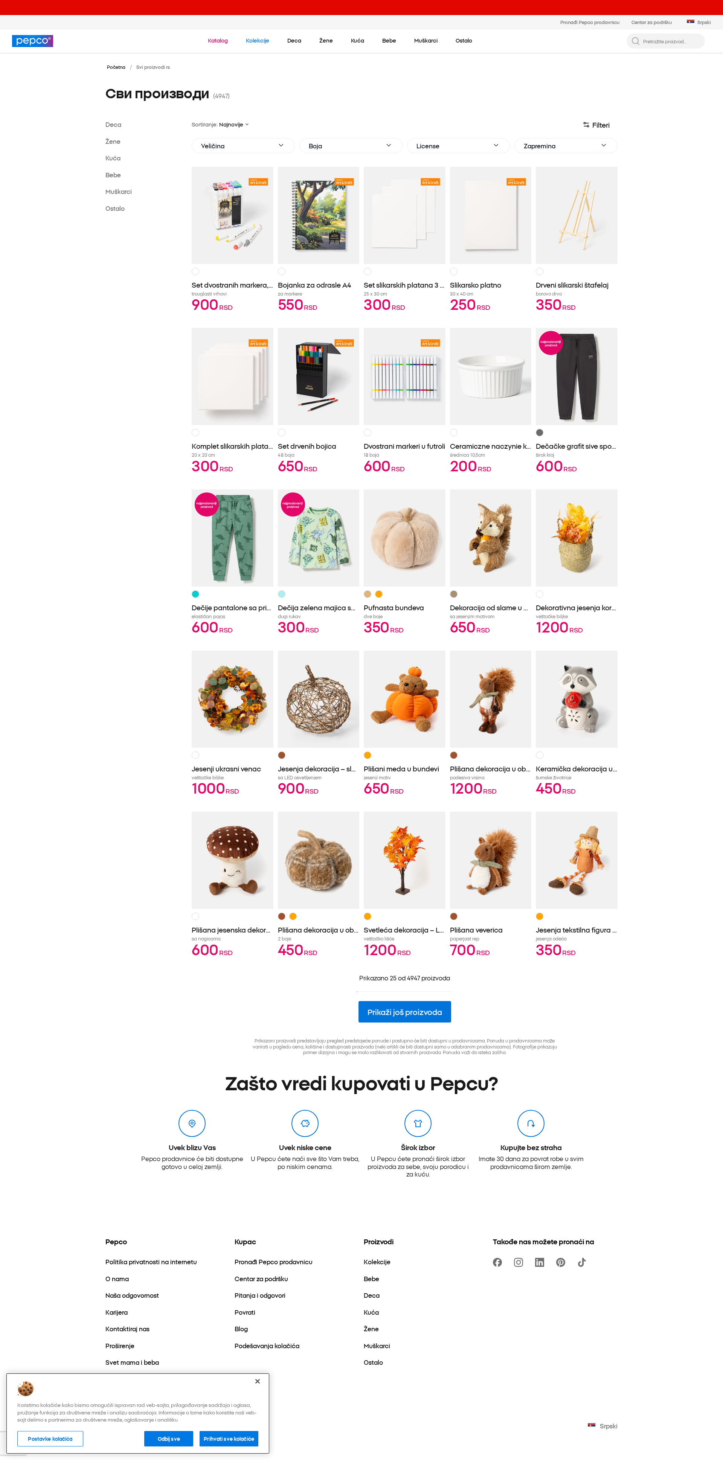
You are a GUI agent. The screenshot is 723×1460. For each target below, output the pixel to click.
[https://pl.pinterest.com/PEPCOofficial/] (562, 1262)
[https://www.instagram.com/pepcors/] (520, 1262)
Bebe (113, 174)
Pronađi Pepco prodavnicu (589, 22)
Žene (112, 141)
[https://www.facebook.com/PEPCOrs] (499, 1262)
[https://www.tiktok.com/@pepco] (583, 1262)
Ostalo (115, 208)
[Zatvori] (257, 1381)
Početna (116, 67)
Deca (113, 124)
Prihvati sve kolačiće (229, 1438)
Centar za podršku (651, 22)
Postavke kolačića (50, 1438)
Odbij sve (169, 1438)
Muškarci (118, 191)
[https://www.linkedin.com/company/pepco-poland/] (541, 1262)
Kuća (112, 158)
